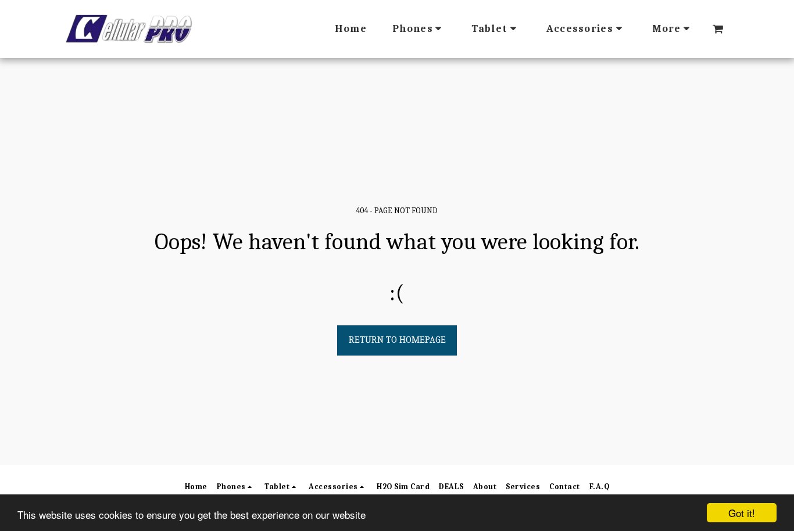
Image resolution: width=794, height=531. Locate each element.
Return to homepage (397, 339)
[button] (718, 29)
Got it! (741, 512)
